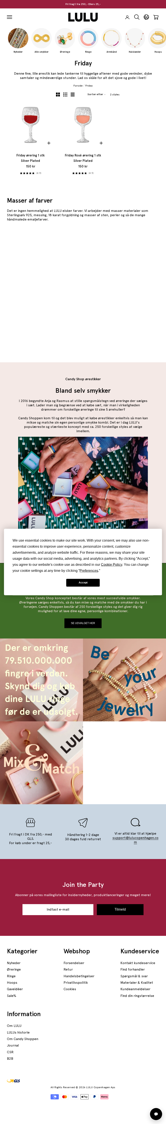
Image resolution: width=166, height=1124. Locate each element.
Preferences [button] (89, 570)
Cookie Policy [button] (111, 564)
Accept (83, 582)
